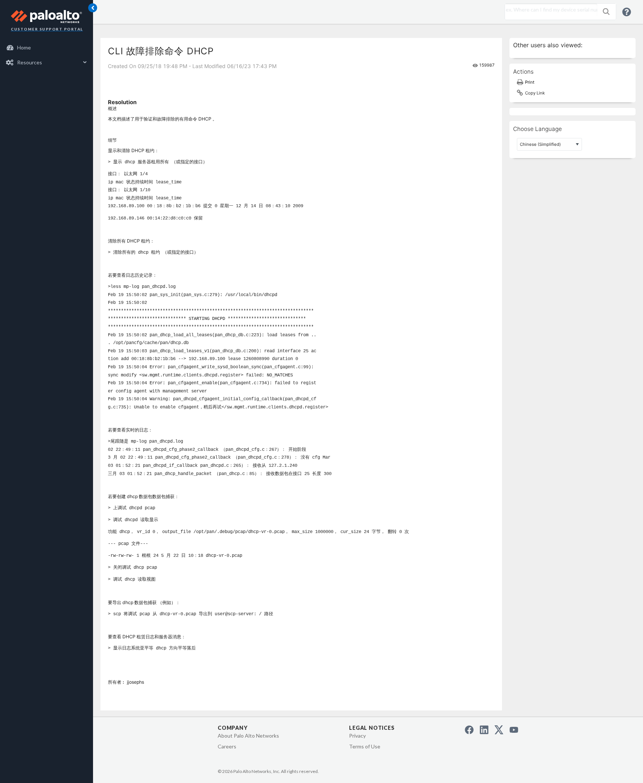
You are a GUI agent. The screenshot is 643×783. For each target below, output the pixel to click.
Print (529, 82)
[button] (606, 11)
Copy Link (535, 93)
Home (24, 47)
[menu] (46, 55)
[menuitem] (46, 47)
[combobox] (549, 10)
